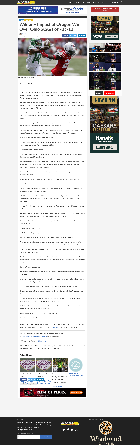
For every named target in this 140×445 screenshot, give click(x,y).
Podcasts (101, 2)
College (88, 2)
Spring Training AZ (112, 2)
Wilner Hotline (28, 20)
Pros (82, 2)
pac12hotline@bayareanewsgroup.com (34, 336)
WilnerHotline (42, 341)
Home (71, 2)
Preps (77, 2)
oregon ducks (32, 384)
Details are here (55, 327)
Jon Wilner (26, 34)
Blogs (94, 2)
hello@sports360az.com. (25, 430)
